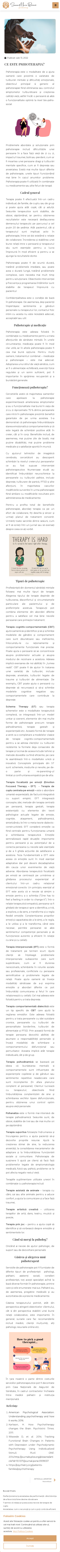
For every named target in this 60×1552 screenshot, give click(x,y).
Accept (30, 1538)
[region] (30, 1532)
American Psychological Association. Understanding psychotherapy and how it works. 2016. (31, 1416)
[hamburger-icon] (55, 5)
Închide (30, 1546)
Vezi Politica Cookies (23, 1531)
